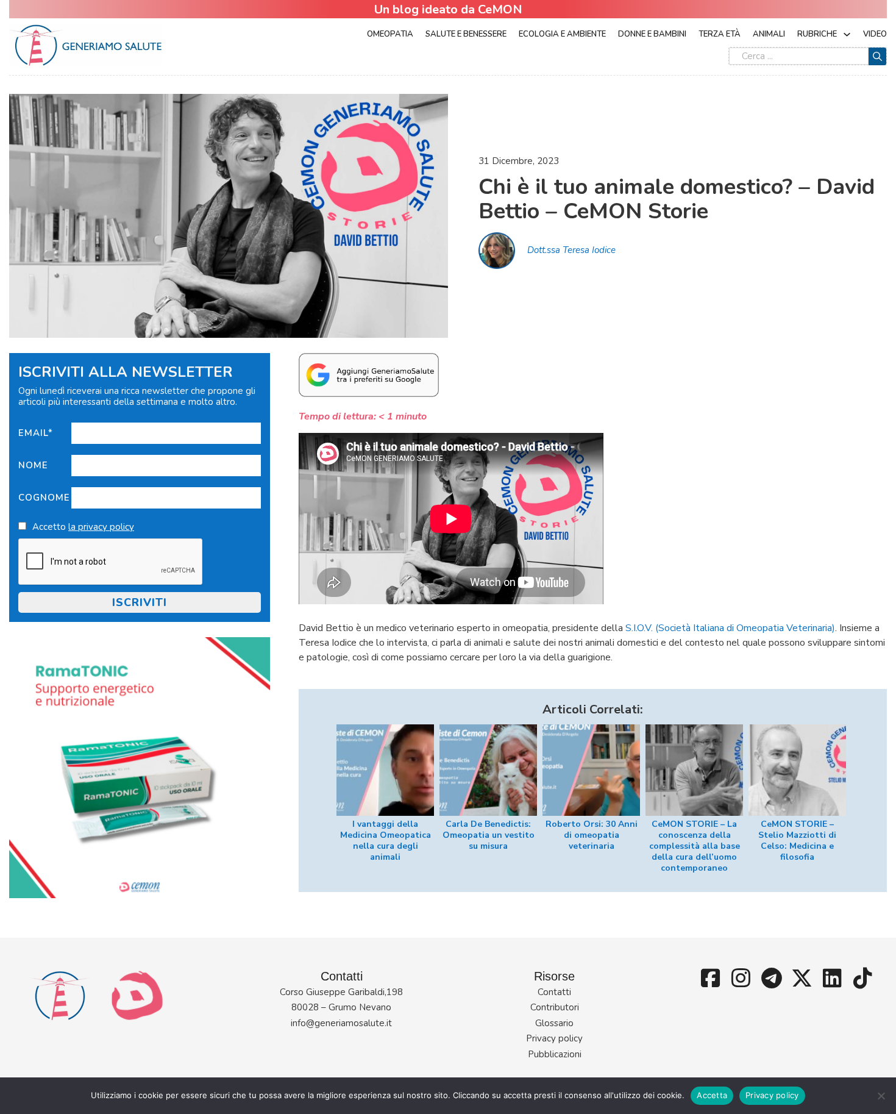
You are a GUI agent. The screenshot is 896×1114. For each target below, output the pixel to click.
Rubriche (817, 34)
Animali (769, 34)
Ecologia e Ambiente (562, 34)
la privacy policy (101, 527)
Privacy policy (554, 1038)
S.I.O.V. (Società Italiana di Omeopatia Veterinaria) (730, 628)
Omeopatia (390, 34)
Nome (33, 465)
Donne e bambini (652, 34)
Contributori (554, 1007)
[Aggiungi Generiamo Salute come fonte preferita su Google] (369, 374)
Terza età (720, 34)
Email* (35, 433)
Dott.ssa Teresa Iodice (571, 250)
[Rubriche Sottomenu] (847, 34)
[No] (881, 1096)
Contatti (554, 992)
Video (875, 34)
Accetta (712, 1095)
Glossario (554, 1023)
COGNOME (44, 497)
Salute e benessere (466, 34)
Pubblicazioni (554, 1054)
